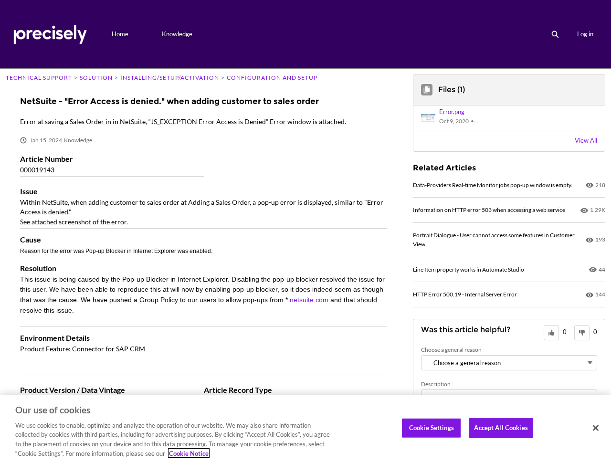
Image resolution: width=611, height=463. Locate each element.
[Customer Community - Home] (50, 34)
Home (120, 34)
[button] (461, 117)
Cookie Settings (431, 427)
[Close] (595, 428)
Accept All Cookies (500, 427)
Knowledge (177, 34)
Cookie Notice (189, 453)
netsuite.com (309, 300)
